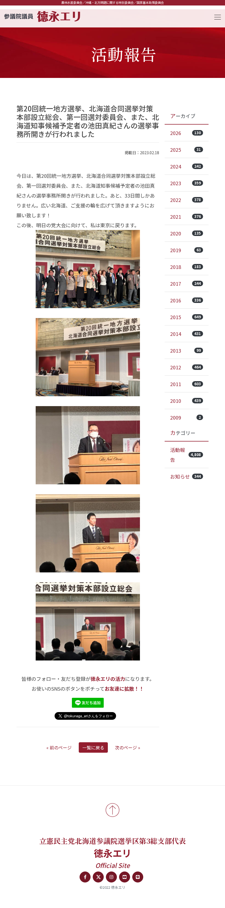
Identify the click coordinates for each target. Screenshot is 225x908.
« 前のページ (59, 747)
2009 (185, 417)
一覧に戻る (93, 747)
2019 (185, 250)
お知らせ (185, 476)
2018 (185, 266)
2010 (185, 400)
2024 (185, 166)
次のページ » (127, 747)
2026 (185, 132)
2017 (185, 283)
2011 (185, 383)
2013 (185, 350)
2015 (185, 317)
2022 (185, 199)
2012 (185, 367)
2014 (185, 333)
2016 (185, 300)
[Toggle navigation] (216, 16)
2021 (185, 216)
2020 (185, 233)
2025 (185, 149)
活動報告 (185, 454)
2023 (185, 183)
